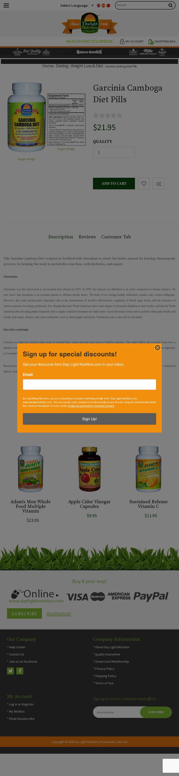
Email (28, 374)
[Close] (157, 347)
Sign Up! (89, 418)
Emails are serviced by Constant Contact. (91, 406)
